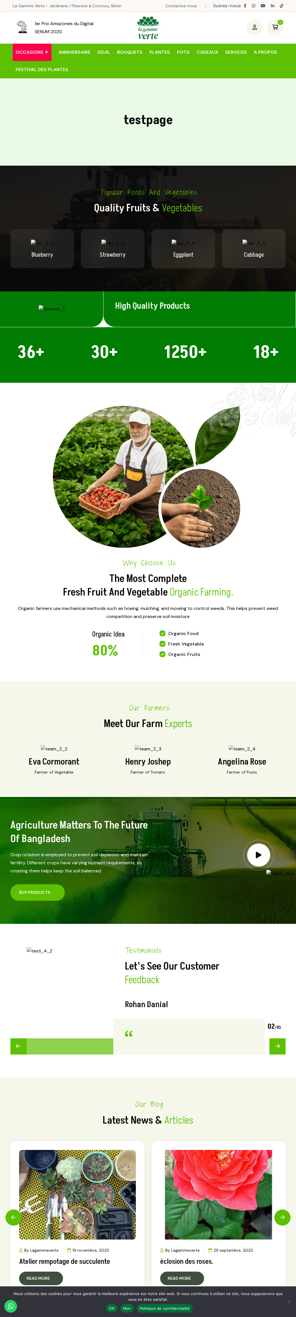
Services (236, 52)
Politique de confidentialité (165, 1308)
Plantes (159, 52)
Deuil (103, 52)
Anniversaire (74, 52)
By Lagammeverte (41, 1250)
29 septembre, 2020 (233, 1250)
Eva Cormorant (54, 762)
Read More (38, 1278)
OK (111, 1308)
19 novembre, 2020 (91, 1250)
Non (127, 1308)
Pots (183, 52)
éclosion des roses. (186, 1261)
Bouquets (130, 52)
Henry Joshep (148, 762)
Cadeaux (207, 52)
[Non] (289, 1302)
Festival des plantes (42, 69)
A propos (265, 52)
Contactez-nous (181, 5)
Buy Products (34, 892)
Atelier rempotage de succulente (64, 1261)
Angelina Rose (242, 762)
